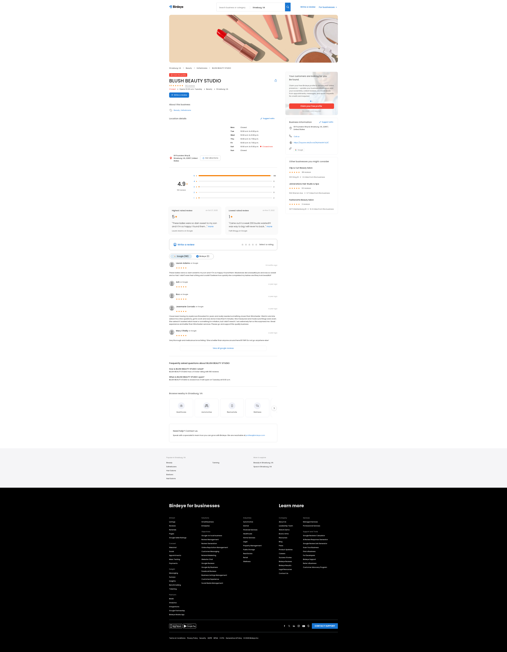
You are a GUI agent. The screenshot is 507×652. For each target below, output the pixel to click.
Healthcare (247, 534)
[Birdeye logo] (176, 7)
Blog (280, 542)
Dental (246, 526)
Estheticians (202, 68)
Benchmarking (175, 585)
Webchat (173, 547)
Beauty (189, 68)
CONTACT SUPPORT (325, 626)
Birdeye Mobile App (176, 614)
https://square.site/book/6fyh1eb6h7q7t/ (311, 142)
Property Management (252, 545)
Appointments (175, 555)
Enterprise (205, 526)
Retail (245, 557)
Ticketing (173, 589)
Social (171, 551)
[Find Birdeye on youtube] (303, 626)
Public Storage (249, 549)
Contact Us (283, 573)
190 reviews (190, 85)
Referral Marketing (208, 555)
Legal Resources (285, 569)
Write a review (307, 6)
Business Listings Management (214, 575)
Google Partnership (177, 610)
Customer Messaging (210, 551)
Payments (173, 563)
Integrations (174, 607)
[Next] (274, 408)
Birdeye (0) (204, 256)
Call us (296, 136)
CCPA (222, 638)
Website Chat (207, 559)
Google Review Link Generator (315, 543)
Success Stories (285, 557)
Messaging (173, 573)
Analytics (173, 603)
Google (300, 150)
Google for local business (211, 535)
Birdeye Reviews (285, 561)
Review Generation (209, 543)
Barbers (169, 474)
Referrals (172, 530)
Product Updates (286, 549)
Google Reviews (207, 563)
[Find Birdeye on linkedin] (294, 626)
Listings (172, 522)
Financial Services (250, 530)
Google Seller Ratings (177, 538)
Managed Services (310, 522)
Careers (282, 553)
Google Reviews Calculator (314, 535)
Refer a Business (309, 563)
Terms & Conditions (177, 638)
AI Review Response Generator (315, 539)
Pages (171, 534)
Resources (283, 538)
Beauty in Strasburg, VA (263, 462)
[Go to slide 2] (312, 101)
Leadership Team (286, 526)
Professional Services (311, 526)
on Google (194, 263)
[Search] (288, 7)
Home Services (249, 538)
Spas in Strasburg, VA (262, 466)
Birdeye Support (309, 559)
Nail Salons (171, 478)
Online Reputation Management (214, 547)
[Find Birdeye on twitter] (289, 626)
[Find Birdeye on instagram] (299, 626)
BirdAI (171, 599)
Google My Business (209, 567)
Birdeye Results (285, 565)
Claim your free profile (311, 106)
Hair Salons (171, 470)
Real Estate (247, 553)
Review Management (210, 539)
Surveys (172, 577)
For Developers (309, 555)
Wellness (247, 561)
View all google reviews (223, 348)
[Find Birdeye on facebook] (284, 626)
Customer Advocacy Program (315, 567)
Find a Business (309, 551)
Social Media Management (212, 583)
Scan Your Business (311, 547)
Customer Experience (210, 579)
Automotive (248, 522)
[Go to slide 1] (310, 101)
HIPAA (215, 638)
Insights (172, 581)
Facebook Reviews (208, 571)
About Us (282, 522)
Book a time (284, 534)
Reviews (172, 526)
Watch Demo (284, 530)
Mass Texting (174, 559)
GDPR (210, 638)
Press (281, 545)
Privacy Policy (192, 638)
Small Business (207, 522)
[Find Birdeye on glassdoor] (308, 626)
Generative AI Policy (234, 638)
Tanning (215, 462)
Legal (245, 542)
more (210, 226)
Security (202, 638)
